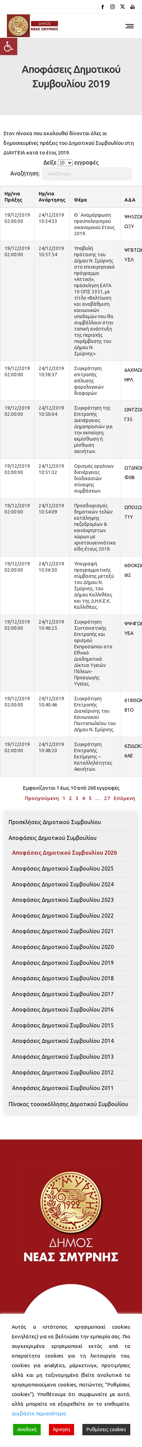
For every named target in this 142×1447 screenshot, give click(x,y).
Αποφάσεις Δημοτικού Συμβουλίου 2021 (63, 931)
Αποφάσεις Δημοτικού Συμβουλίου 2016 (63, 1009)
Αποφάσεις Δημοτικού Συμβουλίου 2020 (63, 947)
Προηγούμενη (42, 798)
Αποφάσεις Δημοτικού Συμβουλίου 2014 (63, 1041)
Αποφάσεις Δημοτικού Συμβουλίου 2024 (63, 884)
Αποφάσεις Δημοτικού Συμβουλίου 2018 (63, 978)
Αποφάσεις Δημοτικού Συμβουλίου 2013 (63, 1057)
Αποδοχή (27, 1429)
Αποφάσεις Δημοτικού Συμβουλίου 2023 (63, 900)
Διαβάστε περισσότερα (39, 1413)
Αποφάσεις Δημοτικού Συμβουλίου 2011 (63, 1088)
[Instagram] (113, 6)
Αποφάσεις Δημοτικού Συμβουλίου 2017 (63, 994)
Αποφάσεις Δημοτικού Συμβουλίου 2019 (63, 963)
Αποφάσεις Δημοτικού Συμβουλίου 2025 (63, 868)
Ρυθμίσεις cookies (106, 1429)
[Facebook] (103, 6)
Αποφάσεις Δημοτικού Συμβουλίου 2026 (64, 853)
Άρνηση (61, 1429)
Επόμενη (124, 798)
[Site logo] (33, 26)
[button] (8, 46)
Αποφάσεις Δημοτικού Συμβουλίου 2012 (63, 1072)
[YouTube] (133, 6)
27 (107, 798)
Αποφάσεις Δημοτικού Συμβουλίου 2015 (63, 1025)
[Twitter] (123, 6)
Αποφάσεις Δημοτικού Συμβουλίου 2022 (63, 916)
